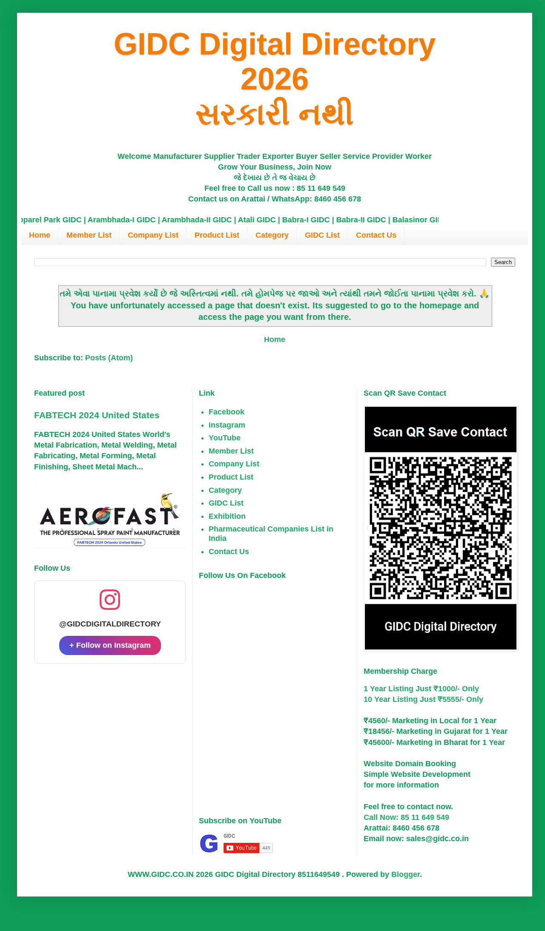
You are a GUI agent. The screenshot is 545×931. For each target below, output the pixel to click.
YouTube (225, 438)
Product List (217, 235)
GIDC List (322, 235)
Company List (153, 235)
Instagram (227, 425)
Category (272, 235)
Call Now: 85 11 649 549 (406, 817)
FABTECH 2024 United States (97, 415)
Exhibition (227, 516)
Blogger (405, 874)
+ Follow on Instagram (110, 645)
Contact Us (376, 235)
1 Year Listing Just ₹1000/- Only (421, 688)
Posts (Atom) (109, 357)
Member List (89, 235)
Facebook (226, 412)
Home (39, 235)
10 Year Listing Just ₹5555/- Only (423, 699)
